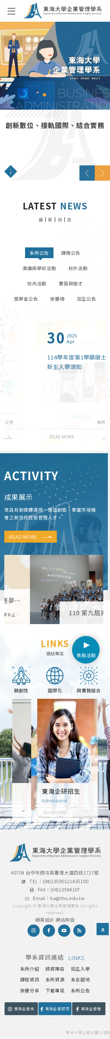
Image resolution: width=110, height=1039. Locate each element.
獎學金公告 (26, 299)
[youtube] (64, 930)
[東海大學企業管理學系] (62, 11)
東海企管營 (91, 1008)
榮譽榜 (57, 299)
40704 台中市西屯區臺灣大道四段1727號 (55, 872)
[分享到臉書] (49, 930)
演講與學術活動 (39, 268)
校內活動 (36, 283)
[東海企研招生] (55, 760)
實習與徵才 (71, 283)
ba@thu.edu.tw (67, 898)
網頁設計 (44, 919)
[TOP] (103, 929)
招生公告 (86, 299)
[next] (102, 173)
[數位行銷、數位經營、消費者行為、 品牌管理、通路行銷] (55, 101)
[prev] (87, 173)
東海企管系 (24, 1008)
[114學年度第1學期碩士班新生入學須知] (55, 382)
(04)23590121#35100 (66, 881)
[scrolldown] (10, 171)
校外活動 (78, 268)
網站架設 (65, 919)
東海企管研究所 (57, 1010)
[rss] (79, 930)
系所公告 (39, 253)
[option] (55, 101)
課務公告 (70, 253)
